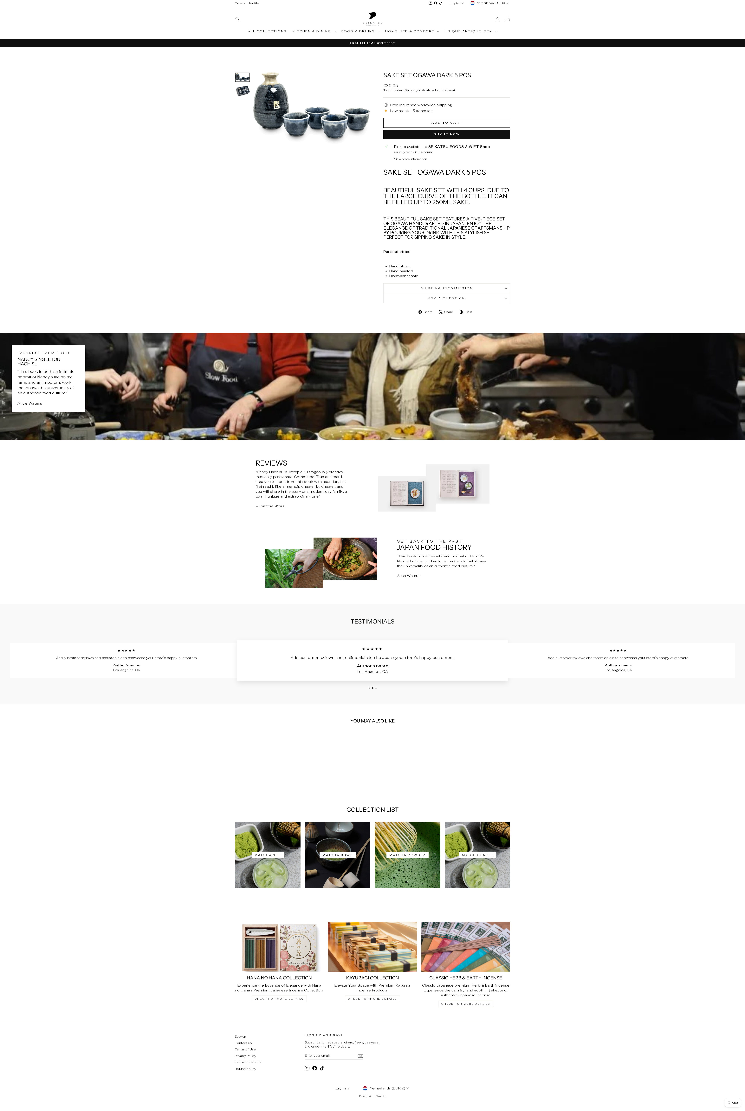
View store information (410, 159)
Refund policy (245, 1069)
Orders (240, 3)
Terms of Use (245, 1049)
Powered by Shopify (372, 1096)
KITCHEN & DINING (313, 31)
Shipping (411, 90)
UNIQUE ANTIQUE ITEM (469, 31)
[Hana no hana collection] (279, 947)
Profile (254, 3)
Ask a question (446, 298)
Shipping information (447, 288)
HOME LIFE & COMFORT (410, 31)
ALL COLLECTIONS (267, 31)
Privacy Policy (245, 1056)
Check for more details (279, 998)
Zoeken (240, 1036)
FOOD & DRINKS (359, 31)
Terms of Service (248, 1062)
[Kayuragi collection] (372, 947)
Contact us (243, 1043)
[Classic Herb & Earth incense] (465, 947)
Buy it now (447, 134)
